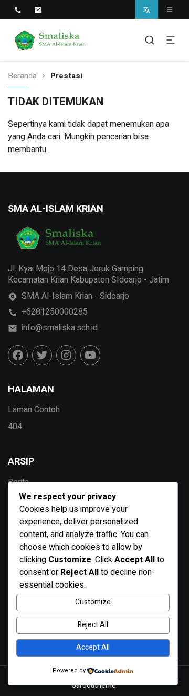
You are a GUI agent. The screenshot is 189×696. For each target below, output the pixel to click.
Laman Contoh (34, 410)
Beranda (22, 76)
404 (15, 426)
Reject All (93, 624)
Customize (93, 602)
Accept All (93, 647)
